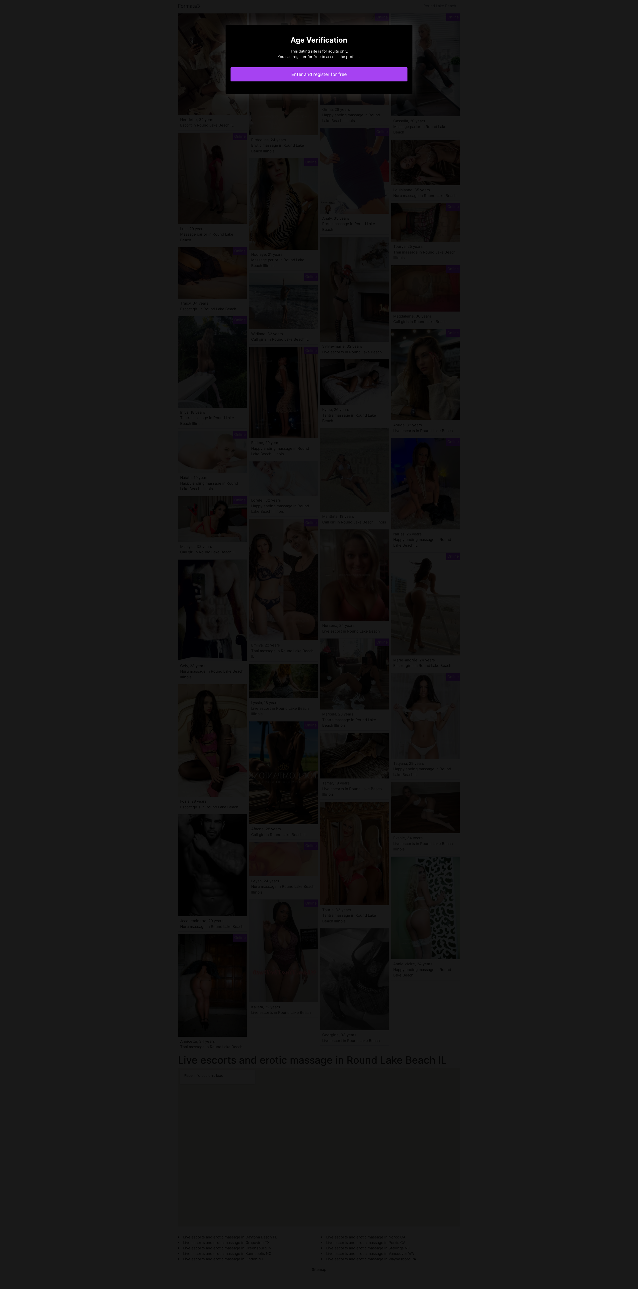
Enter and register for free (319, 74)
